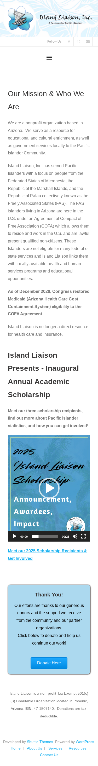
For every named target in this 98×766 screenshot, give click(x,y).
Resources (78, 748)
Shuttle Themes (40, 742)
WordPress (85, 742)
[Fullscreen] (83, 536)
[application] (49, 488)
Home (16, 748)
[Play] (14, 536)
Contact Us (49, 755)
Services (55, 748)
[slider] (45, 536)
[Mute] (75, 536)
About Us (34, 748)
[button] (49, 488)
